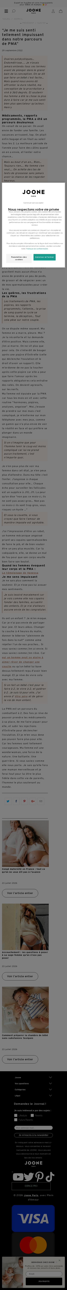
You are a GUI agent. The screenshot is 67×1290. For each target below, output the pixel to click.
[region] (33, 225)
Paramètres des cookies (19, 258)
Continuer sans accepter (33, 203)
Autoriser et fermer (44, 257)
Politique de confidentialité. (37, 249)
